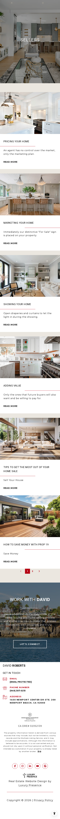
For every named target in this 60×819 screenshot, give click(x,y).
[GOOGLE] (45, 766)
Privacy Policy (43, 800)
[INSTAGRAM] (22, 766)
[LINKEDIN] (30, 766)
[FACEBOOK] (15, 766)
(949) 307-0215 (18, 690)
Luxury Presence (30, 785)
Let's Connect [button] (30, 644)
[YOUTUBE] (37, 766)
